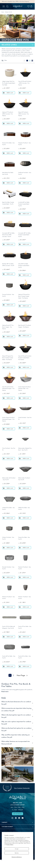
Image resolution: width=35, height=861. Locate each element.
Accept (16, 848)
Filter (5, 60)
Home (2, 12)
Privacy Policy (9, 844)
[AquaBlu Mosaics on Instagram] (12, 803)
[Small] (29, 60)
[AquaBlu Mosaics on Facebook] (18, 803)
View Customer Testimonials (22, 774)
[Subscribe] (30, 823)
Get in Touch (17, 800)
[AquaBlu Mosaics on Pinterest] (15, 803)
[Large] (27, 60)
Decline (17, 853)
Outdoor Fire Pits (8, 12)
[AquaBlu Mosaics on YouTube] (22, 803)
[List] (32, 60)
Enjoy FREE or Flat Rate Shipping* (21, 1)
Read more (4, 691)
